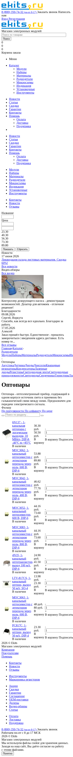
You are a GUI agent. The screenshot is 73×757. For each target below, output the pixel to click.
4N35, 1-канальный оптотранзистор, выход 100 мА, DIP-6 (22, 562)
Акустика (7, 365)
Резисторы (16, 372)
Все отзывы (8, 345)
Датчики (19, 365)
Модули (21, 68)
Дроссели (40, 365)
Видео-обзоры (18, 706)
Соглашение (17, 696)
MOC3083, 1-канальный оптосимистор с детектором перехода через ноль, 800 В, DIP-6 (22, 537)
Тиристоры (62, 375)
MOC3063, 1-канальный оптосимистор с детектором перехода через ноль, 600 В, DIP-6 (22, 607)
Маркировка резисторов (24, 679)
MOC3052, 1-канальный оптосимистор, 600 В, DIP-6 (21, 513)
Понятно (7, 753)
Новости (14, 99)
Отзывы (14, 669)
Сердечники (47, 375)
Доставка (22, 122)
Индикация (23, 85)
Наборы (21, 72)
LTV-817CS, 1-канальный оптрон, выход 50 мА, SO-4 (21, 583)
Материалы (23, 75)
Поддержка (23, 126)
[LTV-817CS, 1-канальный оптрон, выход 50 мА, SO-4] (6, 587)
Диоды (29, 365)
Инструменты (25, 92)
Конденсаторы (25, 368)
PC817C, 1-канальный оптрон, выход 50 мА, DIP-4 (21, 630)
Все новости (9, 266)
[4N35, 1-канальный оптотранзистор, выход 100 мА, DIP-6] (6, 566)
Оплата (21, 119)
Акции (13, 686)
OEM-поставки (18, 699)
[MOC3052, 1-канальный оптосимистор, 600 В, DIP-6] (6, 516)
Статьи (13, 102)
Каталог (14, 65)
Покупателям (10, 653)
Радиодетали (24, 79)
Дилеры (14, 703)
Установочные (25, 89)
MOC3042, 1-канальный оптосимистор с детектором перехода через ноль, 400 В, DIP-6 (22, 488)
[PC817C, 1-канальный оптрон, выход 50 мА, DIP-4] (6, 634)
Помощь (14, 116)
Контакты (15, 112)
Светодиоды (31, 375)
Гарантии (15, 109)
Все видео (7, 273)
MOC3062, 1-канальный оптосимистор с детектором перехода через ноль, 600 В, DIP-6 (22, 460)
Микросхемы (24, 82)
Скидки (14, 105)
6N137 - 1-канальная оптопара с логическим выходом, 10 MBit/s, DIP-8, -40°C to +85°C (21, 432)
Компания (7, 649)
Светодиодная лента (36, 372)
